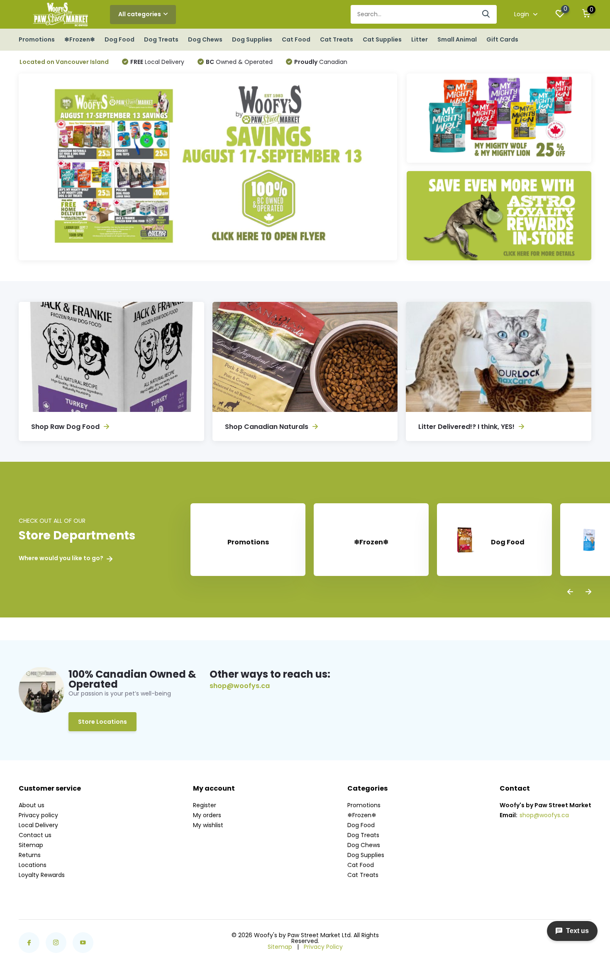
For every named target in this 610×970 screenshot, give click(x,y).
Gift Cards (502, 39)
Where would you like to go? (62, 558)
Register (204, 805)
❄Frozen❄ (79, 39)
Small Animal (457, 39)
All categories (139, 14)
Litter (419, 39)
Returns (30, 855)
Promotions (37, 39)
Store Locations (102, 722)
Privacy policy (38, 815)
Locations (32, 865)
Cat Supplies (382, 39)
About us (31, 805)
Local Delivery (157, 62)
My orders (207, 815)
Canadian (320, 62)
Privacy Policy (323, 947)
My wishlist (208, 825)
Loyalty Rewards (42, 875)
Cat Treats (336, 39)
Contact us (35, 835)
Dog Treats (161, 39)
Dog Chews (205, 39)
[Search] (486, 14)
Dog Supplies (252, 39)
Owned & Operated (239, 62)
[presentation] (570, 592)
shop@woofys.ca (240, 686)
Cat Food (296, 39)
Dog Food (119, 39)
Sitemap (31, 845)
